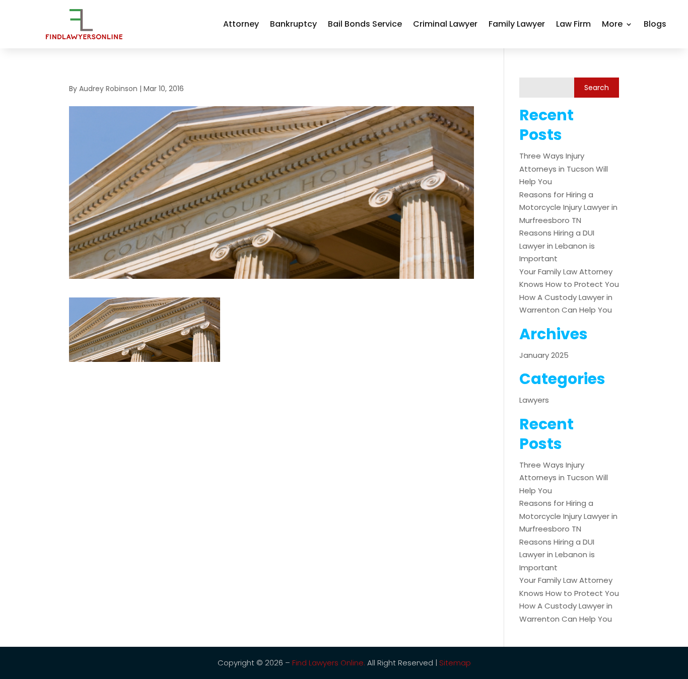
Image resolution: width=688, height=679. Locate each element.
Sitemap (455, 662)
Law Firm (573, 24)
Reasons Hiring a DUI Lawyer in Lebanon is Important (557, 246)
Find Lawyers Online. (328, 662)
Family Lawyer (517, 24)
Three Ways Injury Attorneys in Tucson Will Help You (563, 168)
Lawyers (534, 400)
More (612, 24)
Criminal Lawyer (445, 24)
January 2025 (544, 355)
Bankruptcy (293, 24)
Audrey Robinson (108, 89)
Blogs (655, 24)
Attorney (241, 24)
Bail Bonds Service (365, 24)
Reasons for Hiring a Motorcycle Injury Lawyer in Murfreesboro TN (568, 207)
